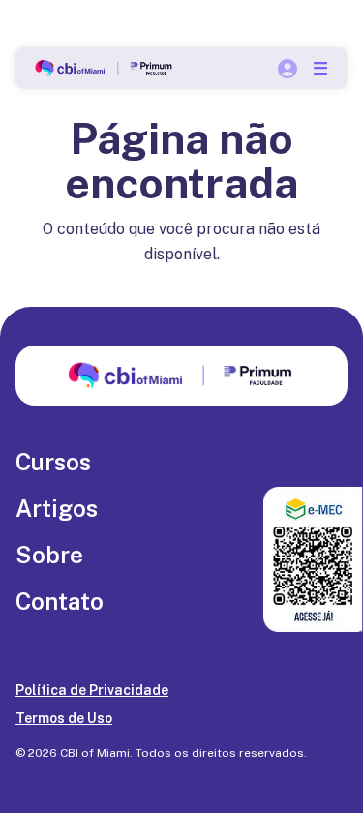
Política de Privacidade (91, 690)
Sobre (49, 554)
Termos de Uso (63, 718)
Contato (59, 601)
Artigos (56, 508)
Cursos (53, 461)
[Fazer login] (287, 68)
